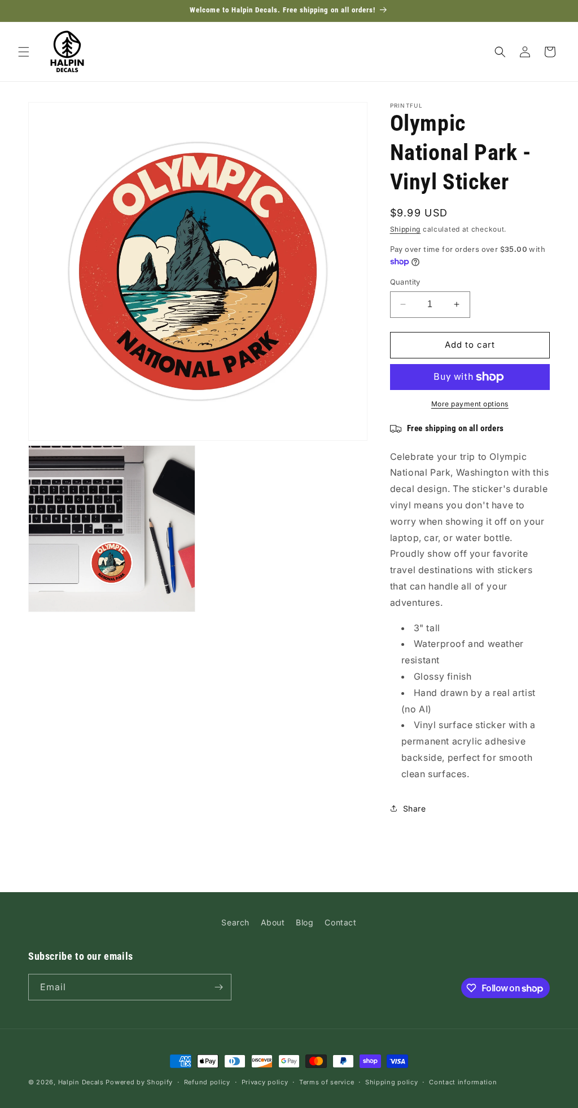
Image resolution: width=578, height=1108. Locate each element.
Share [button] (414, 808)
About (273, 922)
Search (235, 922)
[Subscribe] (218, 987)
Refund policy (207, 1082)
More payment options (470, 404)
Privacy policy (265, 1082)
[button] (23, 51)
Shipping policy (391, 1082)
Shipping (405, 229)
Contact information (463, 1082)
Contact (340, 922)
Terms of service (326, 1082)
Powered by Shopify (139, 1082)
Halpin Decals (81, 1082)
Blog (304, 922)
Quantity (405, 281)
